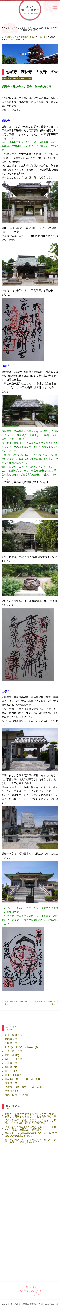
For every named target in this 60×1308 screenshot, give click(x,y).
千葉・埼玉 (12, 78)
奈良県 (8, 1067)
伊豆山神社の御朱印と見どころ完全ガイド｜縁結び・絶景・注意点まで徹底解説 (30, 1128)
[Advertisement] (30, 1181)
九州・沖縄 (11, 1035)
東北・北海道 (12, 1075)
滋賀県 (8, 1083)
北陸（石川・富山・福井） (19, 1047)
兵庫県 (8, 1043)
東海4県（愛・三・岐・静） (20, 1079)
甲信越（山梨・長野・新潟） (21, 1087)
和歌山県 (9, 1055)
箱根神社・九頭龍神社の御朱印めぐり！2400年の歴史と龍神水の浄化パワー (31, 1134)
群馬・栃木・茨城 (24, 78)
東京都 (8, 1071)
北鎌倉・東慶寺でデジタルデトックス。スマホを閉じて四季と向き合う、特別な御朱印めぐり (30, 1115)
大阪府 (8, 1063)
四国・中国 (11, 1059)
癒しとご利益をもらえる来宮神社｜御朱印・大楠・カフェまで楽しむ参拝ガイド (30, 1141)
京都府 (8, 1039)
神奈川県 (9, 1091)
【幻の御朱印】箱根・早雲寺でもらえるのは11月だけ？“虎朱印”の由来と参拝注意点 (30, 1121)
